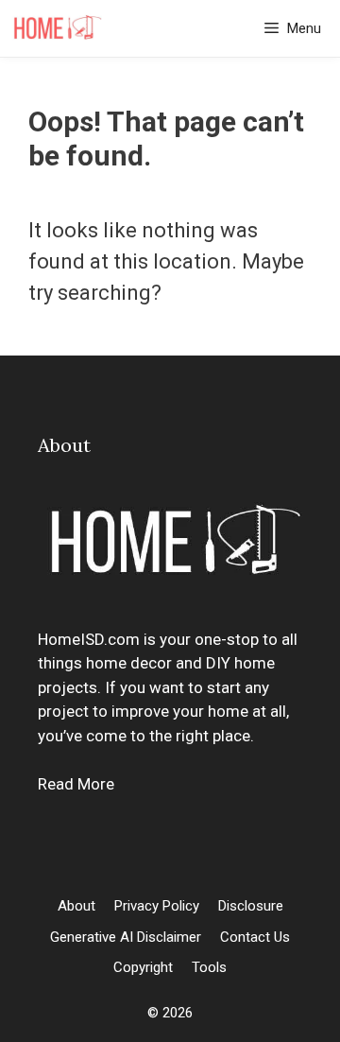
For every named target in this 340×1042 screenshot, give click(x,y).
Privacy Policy (156, 905)
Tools (209, 967)
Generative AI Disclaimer (125, 937)
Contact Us (255, 937)
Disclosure (250, 905)
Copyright (143, 967)
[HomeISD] (55, 28)
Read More (76, 783)
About (76, 905)
